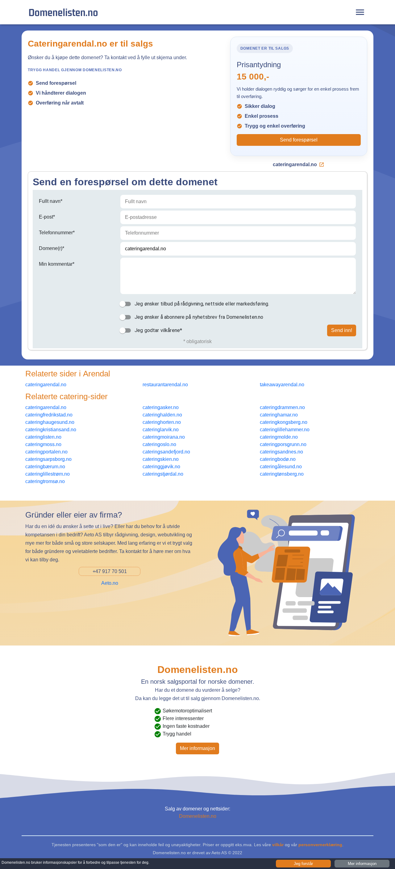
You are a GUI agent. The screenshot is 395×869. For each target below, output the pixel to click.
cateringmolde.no (279, 437)
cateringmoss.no (43, 444)
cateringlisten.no (43, 437)
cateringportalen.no (46, 451)
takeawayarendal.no (282, 384)
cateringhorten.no (162, 422)
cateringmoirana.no (164, 437)
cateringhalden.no (162, 414)
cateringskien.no (161, 459)
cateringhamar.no (279, 414)
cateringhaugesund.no (49, 422)
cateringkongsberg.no (283, 422)
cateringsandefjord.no (166, 451)
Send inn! (341, 330)
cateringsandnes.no (281, 451)
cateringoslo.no (159, 444)
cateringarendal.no (295, 164)
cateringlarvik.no (161, 429)
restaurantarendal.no (165, 384)
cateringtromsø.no (45, 481)
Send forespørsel (299, 139)
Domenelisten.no (63, 12)
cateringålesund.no (281, 466)
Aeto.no (109, 583)
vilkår (278, 844)
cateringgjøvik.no (161, 466)
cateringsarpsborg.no (48, 459)
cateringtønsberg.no (282, 474)
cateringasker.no (161, 407)
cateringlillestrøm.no (47, 474)
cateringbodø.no (278, 459)
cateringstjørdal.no (163, 474)
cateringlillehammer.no (285, 429)
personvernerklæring (320, 844)
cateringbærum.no (45, 466)
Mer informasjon (197, 748)
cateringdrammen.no (282, 407)
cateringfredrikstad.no (49, 414)
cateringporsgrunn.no (283, 444)
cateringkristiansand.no (50, 429)
